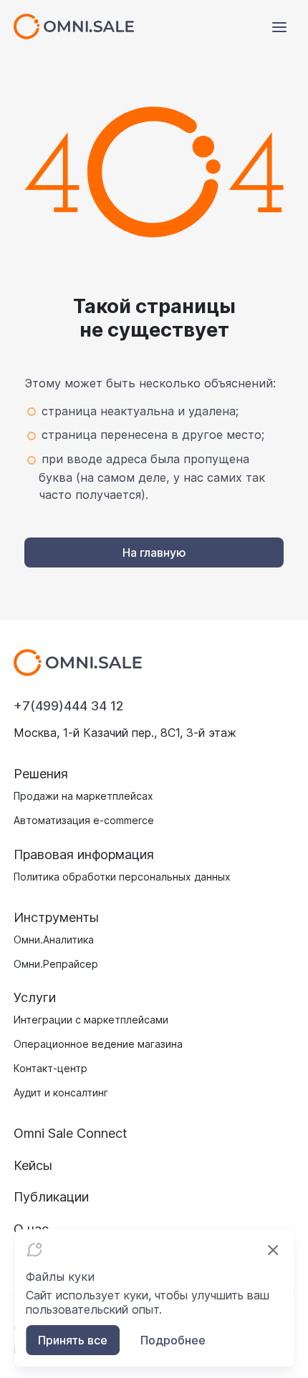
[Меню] (279, 27)
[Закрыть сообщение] (273, 1250)
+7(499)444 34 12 (68, 705)
